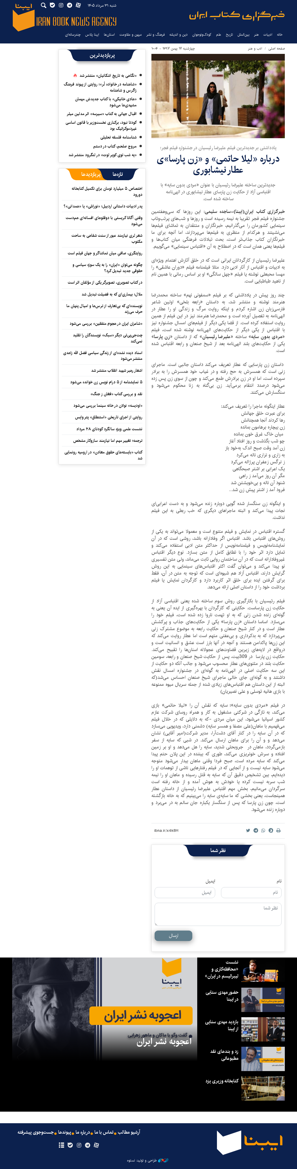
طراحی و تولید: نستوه (142, 1160)
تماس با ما (104, 1132)
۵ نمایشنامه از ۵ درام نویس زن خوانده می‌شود (105, 382)
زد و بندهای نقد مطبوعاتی (224, 1055)
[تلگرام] (87, 1145)
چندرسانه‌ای (73, 34)
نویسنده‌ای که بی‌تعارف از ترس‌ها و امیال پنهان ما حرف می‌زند (104, 309)
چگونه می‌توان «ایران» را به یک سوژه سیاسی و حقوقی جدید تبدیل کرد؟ (107, 268)
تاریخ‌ (229, 34)
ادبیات (267, 34)
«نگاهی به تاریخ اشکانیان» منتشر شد (108, 75)
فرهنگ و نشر (155, 34)
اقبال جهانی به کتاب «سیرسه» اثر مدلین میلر (102, 114)
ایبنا (237, 16)
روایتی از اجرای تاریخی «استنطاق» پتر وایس (108, 417)
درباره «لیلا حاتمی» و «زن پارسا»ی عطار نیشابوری (218, 164)
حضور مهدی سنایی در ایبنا (222, 996)
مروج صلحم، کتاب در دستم (115, 146)
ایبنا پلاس (92, 34)
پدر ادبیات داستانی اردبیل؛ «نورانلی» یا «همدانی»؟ (103, 206)
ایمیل (210, 881)
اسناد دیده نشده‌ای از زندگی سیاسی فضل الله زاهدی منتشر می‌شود (102, 356)
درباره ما (83, 1132)
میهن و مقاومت (130, 34)
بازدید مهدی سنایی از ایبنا (221, 1025)
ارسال (173, 936)
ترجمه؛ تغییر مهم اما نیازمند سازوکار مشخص (107, 440)
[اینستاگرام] (78, 1145)
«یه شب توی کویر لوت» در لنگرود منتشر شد (102, 155)
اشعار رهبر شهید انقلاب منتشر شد (116, 370)
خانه (279, 34)
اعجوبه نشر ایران (164, 1041)
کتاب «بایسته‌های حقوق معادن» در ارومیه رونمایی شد (103, 455)
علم (218, 34)
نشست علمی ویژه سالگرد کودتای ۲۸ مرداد (109, 429)
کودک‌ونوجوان (201, 34)
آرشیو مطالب (129, 1132)
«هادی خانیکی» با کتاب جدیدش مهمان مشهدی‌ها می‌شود (106, 102)
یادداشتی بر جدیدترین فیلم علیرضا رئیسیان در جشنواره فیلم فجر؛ (218, 148)
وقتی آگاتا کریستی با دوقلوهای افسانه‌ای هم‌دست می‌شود (104, 221)
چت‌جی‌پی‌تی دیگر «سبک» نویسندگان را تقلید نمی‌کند (107, 338)
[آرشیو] (61, 1145)
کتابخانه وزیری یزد (221, 1081)
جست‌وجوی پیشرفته (36, 1132)
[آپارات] (96, 1145)
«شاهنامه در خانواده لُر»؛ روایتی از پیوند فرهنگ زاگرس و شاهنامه (100, 87)
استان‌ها (109, 34)
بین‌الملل (243, 34)
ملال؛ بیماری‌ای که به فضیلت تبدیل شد (112, 294)
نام (279, 881)
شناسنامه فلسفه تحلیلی (118, 137)
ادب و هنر (255, 48)
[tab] (118, 174)
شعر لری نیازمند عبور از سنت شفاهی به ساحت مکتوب (107, 238)
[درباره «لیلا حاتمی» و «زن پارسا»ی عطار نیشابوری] (218, 96)
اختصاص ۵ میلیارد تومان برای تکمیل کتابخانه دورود (107, 191)
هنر (256, 34)
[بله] (70, 1145)
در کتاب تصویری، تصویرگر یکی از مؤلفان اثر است (105, 282)
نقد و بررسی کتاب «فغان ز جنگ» (116, 394)
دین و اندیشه (178, 34)
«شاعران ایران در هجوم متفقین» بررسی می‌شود (106, 323)
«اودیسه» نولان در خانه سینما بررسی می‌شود (107, 405)
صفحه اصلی (276, 48)
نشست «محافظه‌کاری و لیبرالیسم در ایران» (221, 969)
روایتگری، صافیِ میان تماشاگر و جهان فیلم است (105, 253)
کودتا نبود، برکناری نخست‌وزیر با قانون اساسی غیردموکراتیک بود (101, 125)
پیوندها (64, 1132)
